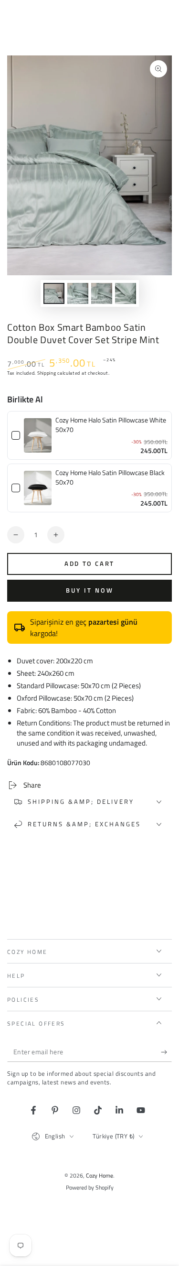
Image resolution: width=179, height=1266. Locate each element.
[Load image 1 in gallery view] (53, 293)
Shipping (46, 373)
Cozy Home (99, 1175)
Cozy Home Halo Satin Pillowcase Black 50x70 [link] (110, 477)
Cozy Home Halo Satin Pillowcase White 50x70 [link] (110, 424)
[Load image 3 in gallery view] (101, 293)
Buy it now (90, 590)
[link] (38, 435)
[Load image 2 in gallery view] (77, 293)
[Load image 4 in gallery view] (125, 293)
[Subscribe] (166, 1052)
